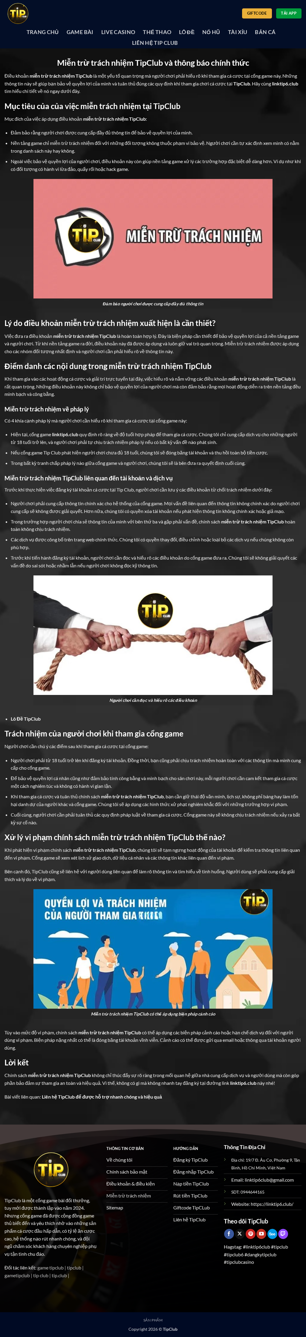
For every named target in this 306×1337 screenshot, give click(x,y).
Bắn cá (265, 32)
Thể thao (157, 32)
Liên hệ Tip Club (155, 43)
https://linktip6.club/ (272, 1204)
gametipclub (17, 1275)
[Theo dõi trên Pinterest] (250, 1234)
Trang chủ (43, 32)
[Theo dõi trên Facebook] (229, 1234)
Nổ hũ (211, 32)
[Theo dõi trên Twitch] (283, 1234)
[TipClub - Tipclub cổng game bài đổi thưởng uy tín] (34, 13)
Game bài (80, 32)
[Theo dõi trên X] (240, 1234)
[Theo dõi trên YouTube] (261, 1234)
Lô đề (187, 32)
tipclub (74, 1267)
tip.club (59, 1275)
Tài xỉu (237, 32)
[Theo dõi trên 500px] (272, 1234)
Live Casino (118, 32)
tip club (40, 1275)
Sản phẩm (153, 1320)
